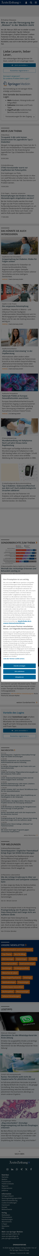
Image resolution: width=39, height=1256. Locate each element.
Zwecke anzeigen (19, 666)
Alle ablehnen (19, 671)
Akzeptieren (19, 677)
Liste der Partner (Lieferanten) (13, 659)
